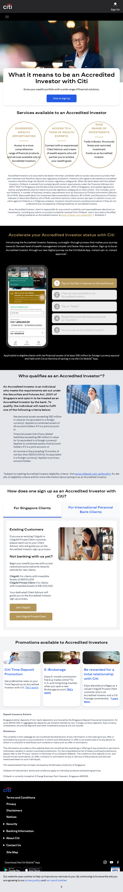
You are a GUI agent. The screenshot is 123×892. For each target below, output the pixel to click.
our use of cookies (56, 880)
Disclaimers (14, 810)
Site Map (12, 852)
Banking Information (20, 831)
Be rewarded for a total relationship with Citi (99, 674)
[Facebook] (118, 862)
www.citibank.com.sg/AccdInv (76, 215)
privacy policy (33, 880)
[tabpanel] (61, 573)
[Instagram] (105, 862)
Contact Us (13, 845)
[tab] (32, 509)
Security (11, 824)
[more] (7, 17)
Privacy (11, 804)
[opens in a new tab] (7, 6)
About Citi (13, 838)
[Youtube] (111, 862)
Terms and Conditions (20, 797)
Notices (11, 817)
